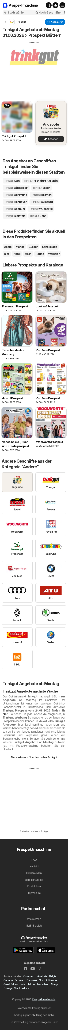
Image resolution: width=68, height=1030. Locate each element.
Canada (8, 980)
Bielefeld (14, 216)
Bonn (38, 216)
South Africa (21, 988)
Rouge (40, 254)
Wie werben (34, 919)
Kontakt (34, 866)
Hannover (15, 202)
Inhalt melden (34, 873)
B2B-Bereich (33, 925)
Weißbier (54, 254)
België (52, 976)
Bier (6, 254)
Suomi (43, 980)
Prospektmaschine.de (43, 999)
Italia (22, 984)
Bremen (41, 195)
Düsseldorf (16, 187)
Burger (33, 247)
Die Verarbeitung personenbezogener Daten (34, 1022)
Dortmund (15, 195)
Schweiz (19, 980)
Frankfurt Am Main (41, 180)
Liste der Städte (34, 879)
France (52, 980)
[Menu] (62, 5)
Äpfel (16, 254)
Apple (8, 247)
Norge (54, 984)
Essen (41, 187)
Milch (28, 254)
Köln (12, 180)
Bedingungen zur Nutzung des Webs (34, 1014)
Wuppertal (40, 209)
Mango (20, 247)
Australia (42, 976)
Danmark (32, 980)
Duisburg (42, 202)
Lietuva (31, 984)
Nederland (43, 984)
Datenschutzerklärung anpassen (34, 1007)
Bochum (14, 209)
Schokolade (49, 247)
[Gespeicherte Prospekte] (49, 5)
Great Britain (10, 984)
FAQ (34, 859)
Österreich (29, 976)
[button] (55, 5)
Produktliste (34, 886)
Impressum (34, 893)
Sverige (7, 988)
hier (5, 714)
